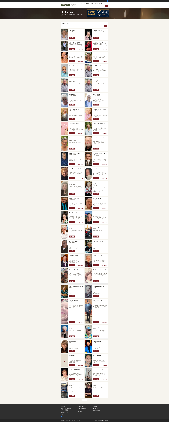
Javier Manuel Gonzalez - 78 (74, 241)
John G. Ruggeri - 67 (97, 65)
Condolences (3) (104, 119)
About (84, 3)
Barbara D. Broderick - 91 (98, 42)
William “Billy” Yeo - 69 (98, 227)
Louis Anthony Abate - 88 (98, 241)
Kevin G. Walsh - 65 (97, 94)
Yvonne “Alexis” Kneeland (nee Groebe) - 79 (75, 138)
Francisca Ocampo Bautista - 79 (75, 42)
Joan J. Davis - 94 (72, 327)
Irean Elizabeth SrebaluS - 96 (74, 369)
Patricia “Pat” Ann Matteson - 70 (99, 269)
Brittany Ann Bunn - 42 (97, 54)
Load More (84, 399)
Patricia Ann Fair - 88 (73, 212)
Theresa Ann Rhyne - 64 (73, 300)
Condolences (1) (80, 75)
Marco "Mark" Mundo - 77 (74, 255)
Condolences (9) (104, 365)
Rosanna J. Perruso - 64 (73, 183)
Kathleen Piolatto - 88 (73, 341)
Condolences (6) (104, 351)
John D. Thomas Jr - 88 (97, 168)
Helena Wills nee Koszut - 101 (75, 168)
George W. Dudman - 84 (73, 355)
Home (82, 3)
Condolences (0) (80, 49)
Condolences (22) (104, 265)
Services (91, 3)
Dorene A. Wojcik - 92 (73, 30)
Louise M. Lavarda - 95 (97, 30)
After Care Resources (96, 410)
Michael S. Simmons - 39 (98, 369)
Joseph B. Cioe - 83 (97, 198)
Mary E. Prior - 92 (72, 94)
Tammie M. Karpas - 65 (73, 54)
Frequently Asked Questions (97, 415)
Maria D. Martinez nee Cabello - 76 (76, 286)
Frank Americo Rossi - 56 (74, 109)
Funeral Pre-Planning (80, 411)
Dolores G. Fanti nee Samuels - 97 (99, 109)
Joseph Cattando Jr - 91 (97, 300)
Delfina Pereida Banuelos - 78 (75, 123)
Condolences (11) (80, 178)
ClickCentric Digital (105, 420)
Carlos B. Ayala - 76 (73, 384)
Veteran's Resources (96, 412)
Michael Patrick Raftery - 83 (98, 255)
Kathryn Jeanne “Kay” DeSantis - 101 (99, 183)
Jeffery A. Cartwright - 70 (74, 198)
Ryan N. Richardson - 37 (98, 341)
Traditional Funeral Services (81, 408)
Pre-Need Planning (96, 408)
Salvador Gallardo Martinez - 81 (75, 153)
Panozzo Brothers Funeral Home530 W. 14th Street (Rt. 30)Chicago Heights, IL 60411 (66, 409)
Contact (100, 3)
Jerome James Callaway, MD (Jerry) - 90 (100, 154)
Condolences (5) (104, 164)
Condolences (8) (104, 49)
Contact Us (62, 414)
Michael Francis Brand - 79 (98, 137)
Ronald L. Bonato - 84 (73, 65)
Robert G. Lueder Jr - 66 (97, 384)
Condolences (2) (80, 61)
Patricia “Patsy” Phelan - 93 (74, 227)
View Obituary (72, 37)
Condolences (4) (104, 222)
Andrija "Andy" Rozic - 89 (98, 327)
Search (105, 25)
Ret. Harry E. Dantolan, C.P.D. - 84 (100, 286)
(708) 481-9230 (66, 412)
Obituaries (87, 3)
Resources (96, 3)
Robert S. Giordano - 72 (97, 355)
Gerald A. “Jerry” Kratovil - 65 (99, 123)
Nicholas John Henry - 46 (98, 212)
